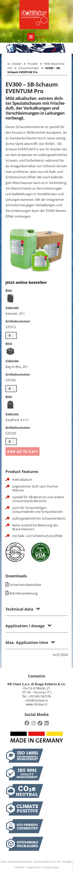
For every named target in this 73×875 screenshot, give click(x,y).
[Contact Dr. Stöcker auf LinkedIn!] (46, 723)
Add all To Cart (22, 451)
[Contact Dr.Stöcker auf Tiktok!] (40, 723)
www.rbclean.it (36, 704)
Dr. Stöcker (14, 64)
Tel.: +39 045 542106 (36, 696)
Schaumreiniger (28, 68)
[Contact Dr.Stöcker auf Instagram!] (33, 723)
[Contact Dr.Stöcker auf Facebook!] (27, 723)
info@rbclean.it (37, 700)
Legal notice (34, 867)
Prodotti (33, 64)
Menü (40, 36)
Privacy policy (51, 867)
